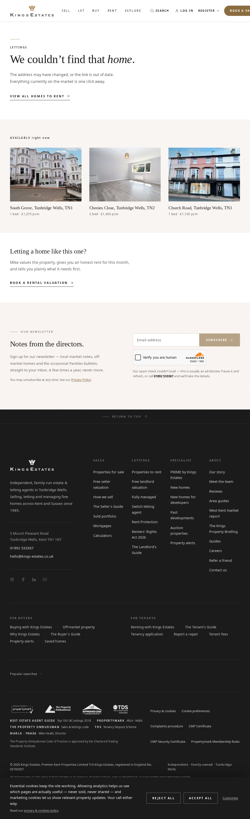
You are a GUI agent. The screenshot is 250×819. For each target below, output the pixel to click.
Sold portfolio (103, 516)
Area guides (218, 501)
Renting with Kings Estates (151, 628)
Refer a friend (219, 561)
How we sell (102, 497)
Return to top (127, 417)
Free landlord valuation (142, 485)
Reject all (164, 801)
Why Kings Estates (23, 635)
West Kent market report (223, 514)
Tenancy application (146, 635)
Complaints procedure (166, 727)
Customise (230, 801)
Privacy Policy (78, 380)
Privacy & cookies (162, 711)
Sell (66, 10)
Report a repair (182, 635)
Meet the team (220, 482)
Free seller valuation (101, 485)
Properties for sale (107, 472)
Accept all (201, 801)
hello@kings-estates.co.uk (30, 557)
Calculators (102, 536)
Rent (113, 10)
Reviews (215, 491)
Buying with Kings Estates (29, 628)
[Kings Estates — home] (32, 11)
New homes (179, 488)
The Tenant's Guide (195, 628)
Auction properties (185, 522)
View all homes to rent (37, 97)
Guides (214, 541)
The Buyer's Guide (61, 635)
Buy (96, 10)
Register (208, 10)
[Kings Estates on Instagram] (12, 580)
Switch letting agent (142, 510)
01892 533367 (163, 376)
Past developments (185, 512)
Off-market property (74, 628)
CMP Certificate (199, 727)
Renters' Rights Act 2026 (147, 535)
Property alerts (182, 532)
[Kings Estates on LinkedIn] (34, 580)
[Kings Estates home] (32, 465)
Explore (134, 10)
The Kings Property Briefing (224, 529)
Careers (215, 551)
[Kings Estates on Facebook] (23, 580)
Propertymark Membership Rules (214, 742)
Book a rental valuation (39, 283)
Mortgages (101, 526)
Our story (216, 472)
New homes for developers (182, 500)
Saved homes (20, 642)
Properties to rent (145, 472)
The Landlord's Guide (143, 550)
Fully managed (143, 497)
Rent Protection (144, 522)
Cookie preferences (194, 711)
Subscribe (216, 340)
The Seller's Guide (107, 507)
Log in (188, 10)
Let (82, 10)
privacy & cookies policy (40, 810)
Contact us (217, 570)
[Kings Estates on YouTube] (45, 580)
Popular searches (22, 674)
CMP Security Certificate (167, 742)
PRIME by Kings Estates (182, 475)
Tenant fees (213, 635)
